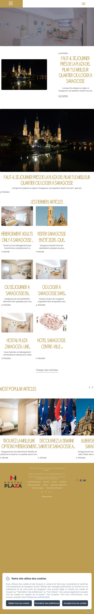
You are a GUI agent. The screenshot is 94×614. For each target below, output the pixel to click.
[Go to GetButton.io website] (88, 611)
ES (49, 492)
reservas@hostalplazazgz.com (55, 474)
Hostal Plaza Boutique (34, 482)
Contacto (45, 485)
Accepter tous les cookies (75, 603)
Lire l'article (63, 96)
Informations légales (38, 488)
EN (42, 492)
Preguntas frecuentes (34, 485)
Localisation (62, 482)
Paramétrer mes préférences (47, 603)
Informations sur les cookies (54, 488)
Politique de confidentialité (58, 485)
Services (54, 482)
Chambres (46, 482)
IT (52, 492)
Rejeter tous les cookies (18, 603)
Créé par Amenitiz (47, 496)
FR (45, 492)
